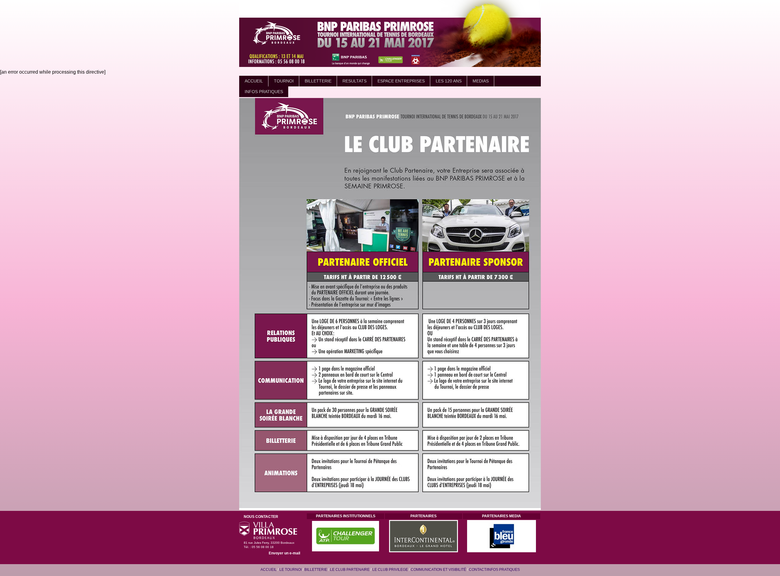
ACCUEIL (254, 81)
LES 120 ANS (449, 81)
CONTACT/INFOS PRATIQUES (494, 569)
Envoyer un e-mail (284, 553)
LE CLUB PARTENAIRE (350, 569)
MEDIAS (481, 81)
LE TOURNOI (290, 569)
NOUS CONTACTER (261, 517)
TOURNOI (284, 81)
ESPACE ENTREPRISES (401, 81)
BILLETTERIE (318, 81)
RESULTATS (354, 81)
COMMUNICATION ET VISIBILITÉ (438, 569)
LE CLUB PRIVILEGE (390, 569)
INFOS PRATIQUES (264, 91)
